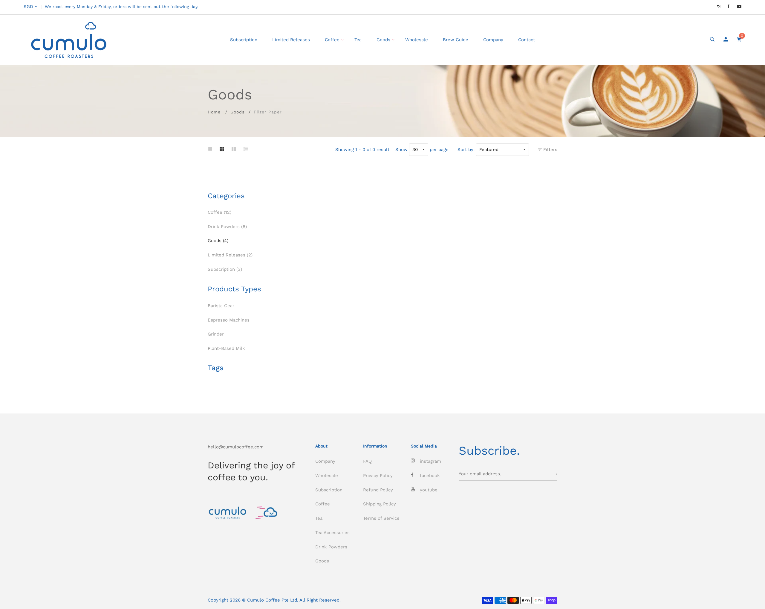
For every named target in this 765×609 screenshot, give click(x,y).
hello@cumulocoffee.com (236, 447)
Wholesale (416, 39)
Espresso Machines (229, 320)
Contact (526, 39)
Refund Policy (378, 490)
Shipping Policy (379, 504)
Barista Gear (221, 305)
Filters (549, 149)
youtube (428, 490)
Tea (358, 39)
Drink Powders (227, 226)
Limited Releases (291, 39)
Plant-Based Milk (226, 348)
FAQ (367, 461)
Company (493, 39)
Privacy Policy (378, 475)
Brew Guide (455, 39)
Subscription (243, 39)
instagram (430, 461)
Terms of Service (381, 518)
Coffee (332, 39)
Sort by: (466, 149)
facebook (430, 475)
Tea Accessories (332, 532)
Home (214, 112)
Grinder (216, 334)
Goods (383, 39)
